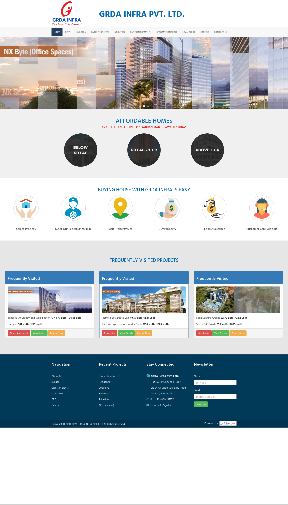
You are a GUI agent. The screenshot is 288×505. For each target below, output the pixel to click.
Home (57, 32)
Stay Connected (160, 364)
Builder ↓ (81, 32)
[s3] (144, 106)
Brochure (104, 393)
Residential (109, 333)
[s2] (141, 106)
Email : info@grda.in (160, 405)
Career (55, 405)
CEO (54, 399)
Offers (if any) (106, 405)
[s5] (149, 106)
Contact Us (221, 32)
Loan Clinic (188, 32)
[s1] (139, 106)
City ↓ (68, 32)
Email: (197, 390)
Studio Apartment (19, 333)
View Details (39, 333)
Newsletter (204, 364)
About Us (119, 32)
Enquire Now (56, 333)
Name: (197, 376)
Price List (104, 399)
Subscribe (201, 404)
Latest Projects (100, 32)
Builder (55, 382)
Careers (204, 32)
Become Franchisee (166, 32)
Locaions (104, 388)
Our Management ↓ (141, 32)
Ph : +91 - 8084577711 (161, 399)
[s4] (147, 106)
